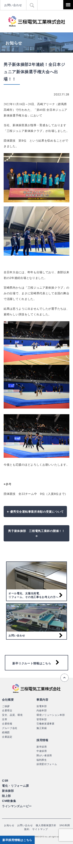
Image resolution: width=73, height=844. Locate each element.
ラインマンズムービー (17, 806)
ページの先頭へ (64, 678)
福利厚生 (41, 759)
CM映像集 (9, 800)
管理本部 (41, 719)
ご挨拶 (6, 706)
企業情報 (7, 723)
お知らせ (9, 825)
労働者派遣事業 (45, 723)
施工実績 (41, 728)
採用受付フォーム (46, 764)
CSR (5, 780)
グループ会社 (9, 728)
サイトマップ (40, 829)
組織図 (6, 732)
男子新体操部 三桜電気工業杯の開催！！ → (36, 533)
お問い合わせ (13, 5)
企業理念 (7, 710)
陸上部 (6, 795)
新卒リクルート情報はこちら (31, 663)
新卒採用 (41, 746)
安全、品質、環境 (12, 714)
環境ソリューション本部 (50, 714)
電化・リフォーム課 (15, 785)
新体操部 (8, 790)
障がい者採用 (44, 755)
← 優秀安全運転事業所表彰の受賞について (35, 511)
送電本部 (41, 706)
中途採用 (41, 750)
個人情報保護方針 (46, 825)
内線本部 (41, 710)
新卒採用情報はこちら (17, 840)
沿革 (4, 719)
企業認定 (7, 736)
